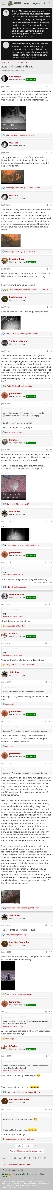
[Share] (47, 86)
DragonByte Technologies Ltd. (21, 1185)
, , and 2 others (20, 251)
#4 (51, 269)
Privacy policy (32, 1174)
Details (35, 1185)
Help (42, 1174)
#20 (50, 1109)
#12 (50, 643)
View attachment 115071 (13, 1026)
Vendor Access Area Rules (24, 57)
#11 (50, 604)
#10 (50, 562)
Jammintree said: (10, 687)
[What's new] (44, 3)
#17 (50, 952)
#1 (51, 86)
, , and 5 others (19, 504)
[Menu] (4, 3)
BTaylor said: (8, 1114)
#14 (50, 721)
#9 (51, 521)
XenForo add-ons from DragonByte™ (36, 1183)
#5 (51, 307)
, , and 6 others (20, 135)
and (14, 432)
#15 (50, 763)
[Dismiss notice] (49, 10)
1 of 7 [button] (19, 1146)
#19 (50, 1056)
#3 (51, 205)
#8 (51, 450)
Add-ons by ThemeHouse (12, 1188)
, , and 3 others (23, 545)
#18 (50, 1012)
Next (27, 1146)
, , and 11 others (28, 290)
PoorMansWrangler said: (13, 1017)
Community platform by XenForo (23, 1181)
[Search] (49, 3)
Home (4, 1176)
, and (20, 386)
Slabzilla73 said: (9, 568)
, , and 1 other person (22, 188)
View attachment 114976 (13, 574)
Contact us (6, 1174)
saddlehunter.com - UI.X (13, 1170)
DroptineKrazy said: (11, 409)
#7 (51, 403)
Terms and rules (19, 1174)
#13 (50, 682)
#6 (51, 351)
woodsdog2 (8, 70)
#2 (51, 152)
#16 (50, 925)
